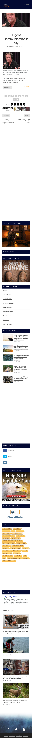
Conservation (9, 46)
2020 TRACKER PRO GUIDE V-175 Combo (18, 558)
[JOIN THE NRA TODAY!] (16, 486)
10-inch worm (21, 543)
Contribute (19, 736)
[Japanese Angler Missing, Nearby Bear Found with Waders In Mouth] (8, 379)
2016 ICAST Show (7, 555)
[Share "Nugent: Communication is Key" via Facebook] (6, 96)
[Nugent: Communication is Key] (16, 20)
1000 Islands (16, 550)
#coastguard (7, 528)
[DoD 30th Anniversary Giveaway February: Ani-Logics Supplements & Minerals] (16, 621)
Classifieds (12, 736)
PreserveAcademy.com (12, 597)
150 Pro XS (5, 548)
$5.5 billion (16, 528)
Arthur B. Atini (7, 294)
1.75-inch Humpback (8, 536)
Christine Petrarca (8, 303)
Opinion (5, 290)
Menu (26, 5)
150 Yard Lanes (15, 548)
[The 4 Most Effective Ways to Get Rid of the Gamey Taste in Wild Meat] (16, 667)
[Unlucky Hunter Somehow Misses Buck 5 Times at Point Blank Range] (16, 690)
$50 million (6, 531)
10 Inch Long (15, 538)
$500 (13, 531)
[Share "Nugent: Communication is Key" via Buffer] (23, 96)
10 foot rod (6, 538)
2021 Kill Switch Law (9, 560)
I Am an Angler (7, 655)
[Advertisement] (16, 414)
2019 (4, 558)
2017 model (18, 555)
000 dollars (6, 533)
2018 (25, 555)
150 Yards (25, 548)
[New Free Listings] (16, 514)
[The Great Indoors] (16, 236)
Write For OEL (7, 324)
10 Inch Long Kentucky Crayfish (12, 540)
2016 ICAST (16, 553)
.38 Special (20, 531)
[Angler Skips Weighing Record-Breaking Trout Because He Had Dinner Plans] (8, 368)
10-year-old (6, 545)
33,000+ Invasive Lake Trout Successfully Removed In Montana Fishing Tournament (21, 358)
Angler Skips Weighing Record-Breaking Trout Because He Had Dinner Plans (20, 368)
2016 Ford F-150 (7, 553)
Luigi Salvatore (7, 307)
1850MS (25, 550)
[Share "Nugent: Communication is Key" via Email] (14, 99)
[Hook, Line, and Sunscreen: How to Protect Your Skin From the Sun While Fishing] (8, 348)
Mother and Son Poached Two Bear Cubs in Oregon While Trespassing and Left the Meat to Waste (21, 338)
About (6, 736)
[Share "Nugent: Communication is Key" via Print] (17, 99)
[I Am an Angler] (16, 645)
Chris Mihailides (7, 299)
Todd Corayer (7, 315)
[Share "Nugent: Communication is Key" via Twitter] (9, 96)
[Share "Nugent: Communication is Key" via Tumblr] (16, 96)
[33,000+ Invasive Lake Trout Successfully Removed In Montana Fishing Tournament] (8, 357)
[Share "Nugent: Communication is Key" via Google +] (12, 96)
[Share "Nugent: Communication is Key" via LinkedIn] (19, 96)
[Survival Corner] (16, 271)
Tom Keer (6, 320)
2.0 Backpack (20, 536)
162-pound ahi (6, 550)
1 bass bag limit (17, 533)
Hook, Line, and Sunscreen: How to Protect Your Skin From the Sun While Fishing (21, 347)
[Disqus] (16, 151)
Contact (25, 736)
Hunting (15, 46)
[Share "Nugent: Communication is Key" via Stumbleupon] (26, 96)
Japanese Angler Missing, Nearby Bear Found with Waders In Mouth (21, 378)
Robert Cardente (8, 311)
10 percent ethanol (8, 543)
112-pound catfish (17, 545)
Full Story (7, 87)
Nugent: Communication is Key (16, 78)
